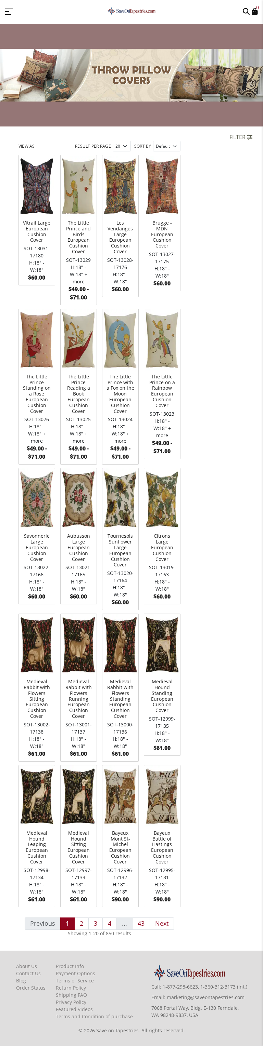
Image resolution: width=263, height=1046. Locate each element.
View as (26, 146)
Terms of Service (75, 980)
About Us (26, 966)
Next (161, 923)
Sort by (142, 146)
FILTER (238, 137)
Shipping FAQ (71, 995)
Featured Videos (74, 1009)
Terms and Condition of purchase (94, 1016)
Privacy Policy (71, 1002)
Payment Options (75, 973)
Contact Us (28, 973)
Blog (21, 980)
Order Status (31, 987)
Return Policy (71, 987)
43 (141, 923)
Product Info (70, 966)
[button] (246, 10)
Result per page (93, 146)
